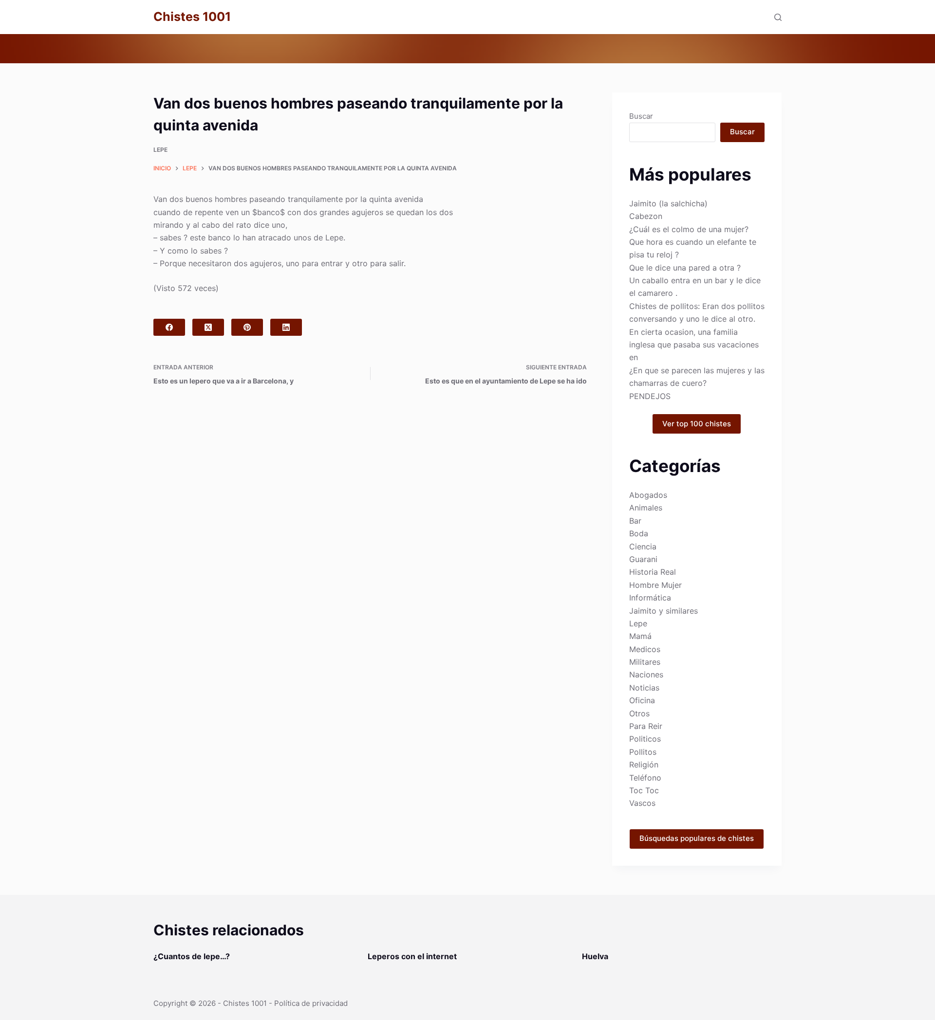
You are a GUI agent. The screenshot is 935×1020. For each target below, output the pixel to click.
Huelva (595, 956)
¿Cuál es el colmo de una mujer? (688, 229)
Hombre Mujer (655, 585)
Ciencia (642, 546)
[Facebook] (169, 327)
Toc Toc (644, 790)
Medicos (644, 649)
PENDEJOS (650, 396)
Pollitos (642, 752)
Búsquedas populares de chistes (696, 838)
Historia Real (652, 572)
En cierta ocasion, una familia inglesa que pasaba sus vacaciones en (694, 345)
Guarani (643, 559)
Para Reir (645, 726)
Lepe (160, 149)
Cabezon (645, 216)
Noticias (644, 687)
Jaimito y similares (663, 611)
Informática (650, 597)
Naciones (646, 674)
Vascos (642, 803)
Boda (638, 533)
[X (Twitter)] (208, 327)
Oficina (642, 700)
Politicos (645, 739)
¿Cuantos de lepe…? (191, 956)
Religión (643, 764)
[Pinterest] (247, 327)
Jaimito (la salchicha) (668, 203)
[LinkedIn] (286, 327)
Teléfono (645, 778)
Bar (635, 521)
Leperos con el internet (412, 956)
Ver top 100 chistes (696, 423)
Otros (639, 713)
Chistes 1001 (192, 16)
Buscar (641, 116)
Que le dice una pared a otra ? (685, 268)
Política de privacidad (311, 1003)
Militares (644, 662)
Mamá (640, 636)
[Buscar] (778, 17)
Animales (645, 507)
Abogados (648, 495)
